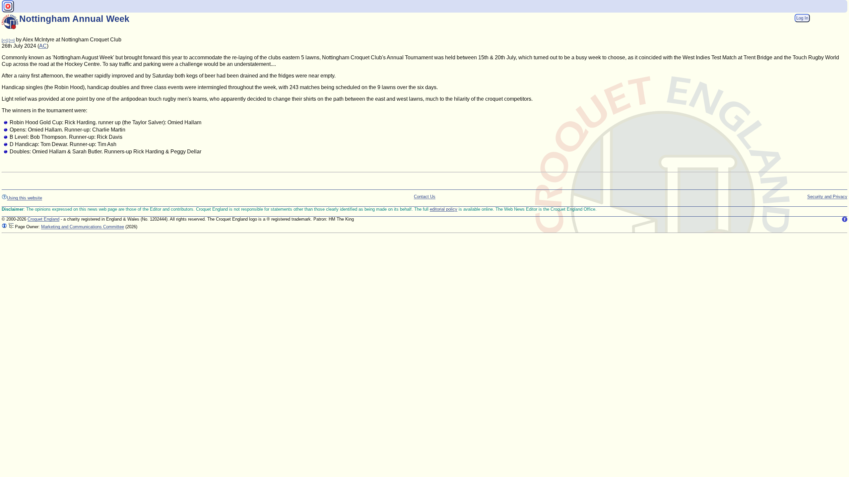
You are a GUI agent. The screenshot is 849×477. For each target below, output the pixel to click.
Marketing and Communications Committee (82, 226)
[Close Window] (8, 6)
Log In (802, 18)
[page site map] (11, 226)
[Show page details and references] (4, 226)
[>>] (12, 40)
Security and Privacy (827, 196)
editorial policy (443, 209)
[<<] (5, 40)
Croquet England (43, 219)
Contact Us (424, 196)
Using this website (24, 197)
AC (43, 46)
